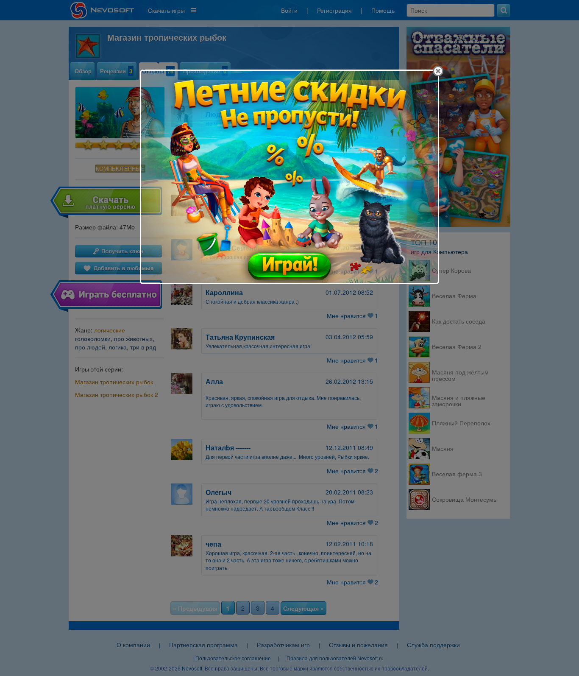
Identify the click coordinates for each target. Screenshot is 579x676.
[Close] (438, 71)
